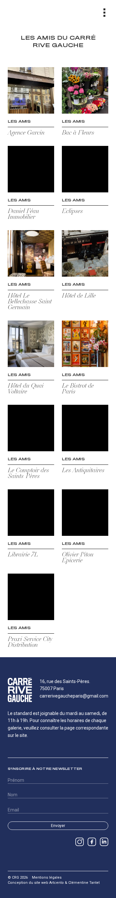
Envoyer (58, 825)
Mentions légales (47, 877)
